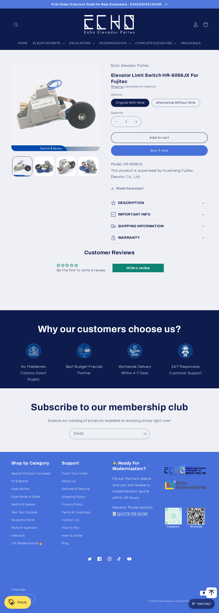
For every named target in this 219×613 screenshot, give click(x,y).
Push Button (20, 489)
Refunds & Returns (76, 489)
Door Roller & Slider (26, 496)
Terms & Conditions (76, 512)
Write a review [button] (138, 268)
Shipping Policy (73, 496)
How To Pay (70, 527)
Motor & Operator (24, 527)
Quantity (117, 112)
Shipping (117, 86)
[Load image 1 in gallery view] (22, 166)
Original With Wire (130, 102)
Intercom (18, 535)
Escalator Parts (23, 520)
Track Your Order (75, 473)
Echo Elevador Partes (171, 601)
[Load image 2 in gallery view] (44, 166)
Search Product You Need (31, 473)
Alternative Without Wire (175, 102)
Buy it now (159, 150)
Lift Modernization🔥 (27, 543)
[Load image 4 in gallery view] (88, 166)
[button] (16, 24)
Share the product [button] (130, 188)
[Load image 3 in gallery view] (66, 166)
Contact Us (70, 520)
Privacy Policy (72, 504)
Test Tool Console (24, 512)
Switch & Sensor (23, 504)
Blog (65, 543)
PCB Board (19, 481)
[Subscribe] (145, 433)
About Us (69, 481)
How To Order (72, 535)
